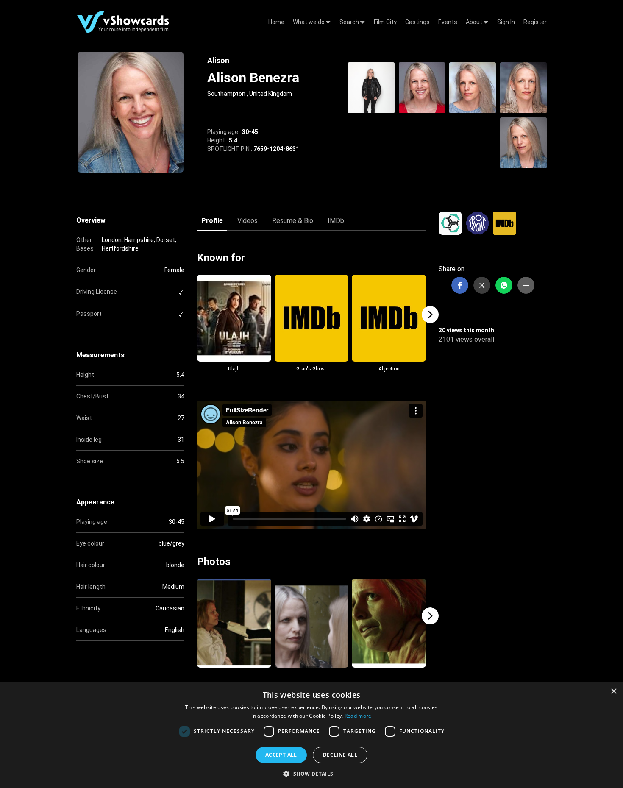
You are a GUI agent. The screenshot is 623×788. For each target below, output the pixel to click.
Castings (417, 22)
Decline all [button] (340, 754)
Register (535, 22)
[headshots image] (371, 87)
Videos (247, 221)
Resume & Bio (292, 221)
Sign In (506, 22)
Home (276, 22)
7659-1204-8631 (276, 148)
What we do (309, 22)
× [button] (613, 691)
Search (349, 22)
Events (447, 22)
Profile (212, 221)
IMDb (336, 221)
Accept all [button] (281, 754)
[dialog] (311, 735)
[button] (459, 285)
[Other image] (234, 623)
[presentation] (192, 314)
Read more (358, 715)
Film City (385, 22)
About (475, 22)
